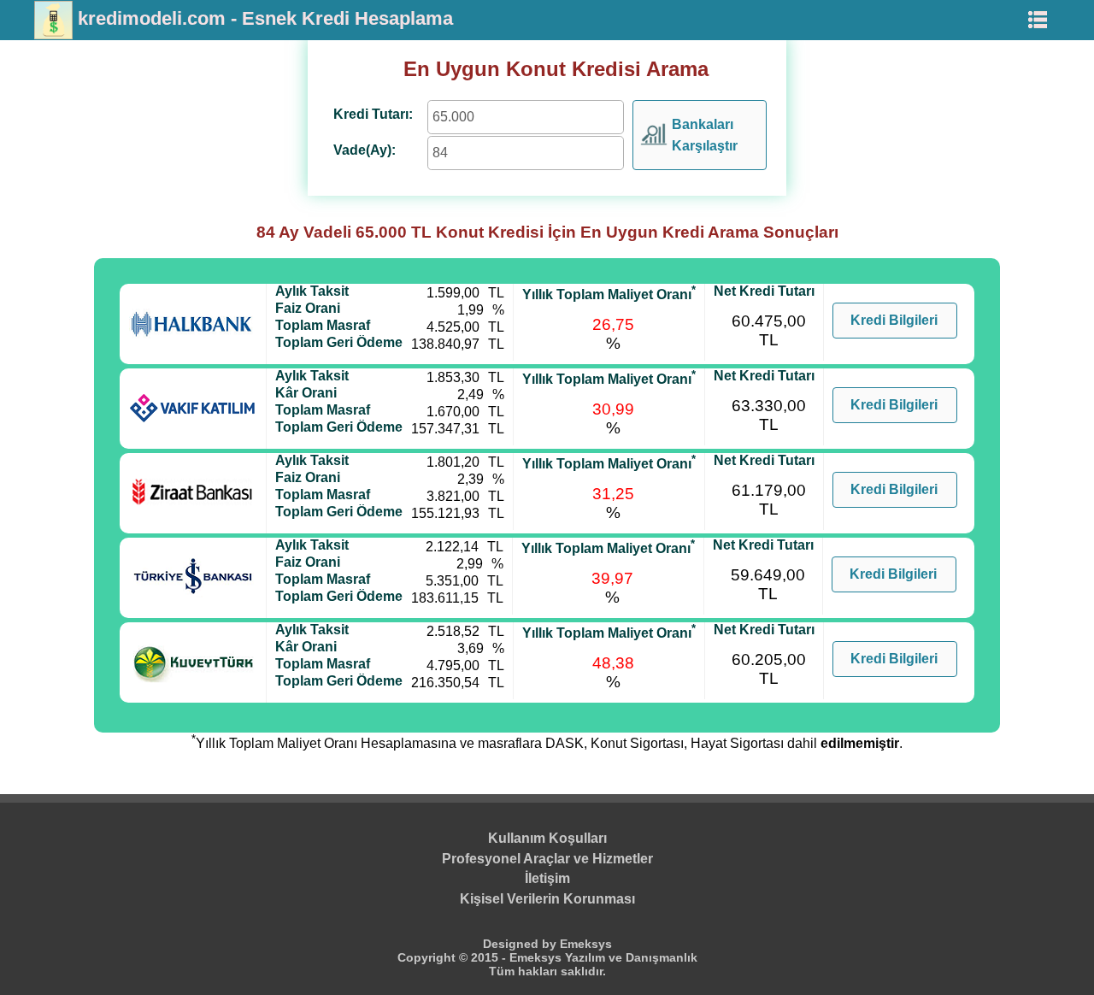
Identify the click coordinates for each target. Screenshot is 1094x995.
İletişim (547, 878)
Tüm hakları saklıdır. (547, 971)
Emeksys (586, 944)
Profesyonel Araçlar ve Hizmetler (547, 858)
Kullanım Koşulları (547, 838)
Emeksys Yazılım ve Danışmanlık (603, 957)
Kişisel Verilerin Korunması (547, 899)
